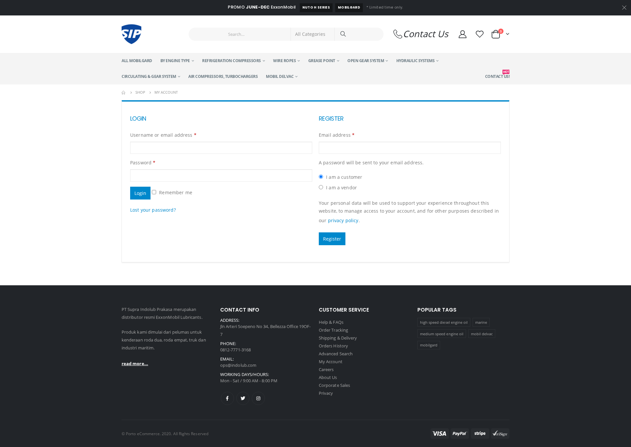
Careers (326, 369)
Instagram (258, 398)
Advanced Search (336, 354)
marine (481, 322)
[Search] (343, 34)
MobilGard (349, 7)
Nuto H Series (316, 7)
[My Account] (462, 34)
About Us (328, 377)
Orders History (333, 346)
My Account (330, 362)
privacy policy (343, 220)
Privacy (326, 393)
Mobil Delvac (279, 76)
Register (332, 239)
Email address (337, 135)
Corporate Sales (334, 385)
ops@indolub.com (238, 365)
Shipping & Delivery (338, 338)
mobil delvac (482, 333)
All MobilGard (137, 60)
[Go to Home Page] (124, 92)
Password (142, 162)
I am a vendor (341, 187)
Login (140, 193)
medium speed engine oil (442, 333)
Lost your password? (153, 210)
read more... (135, 363)
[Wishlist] (480, 34)
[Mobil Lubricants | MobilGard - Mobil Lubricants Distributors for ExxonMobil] (131, 34)
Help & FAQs (331, 322)
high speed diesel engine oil (444, 322)
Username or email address (163, 135)
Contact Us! (497, 74)
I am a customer (343, 177)
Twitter (242, 398)
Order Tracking (333, 330)
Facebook (227, 398)
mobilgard (429, 344)
